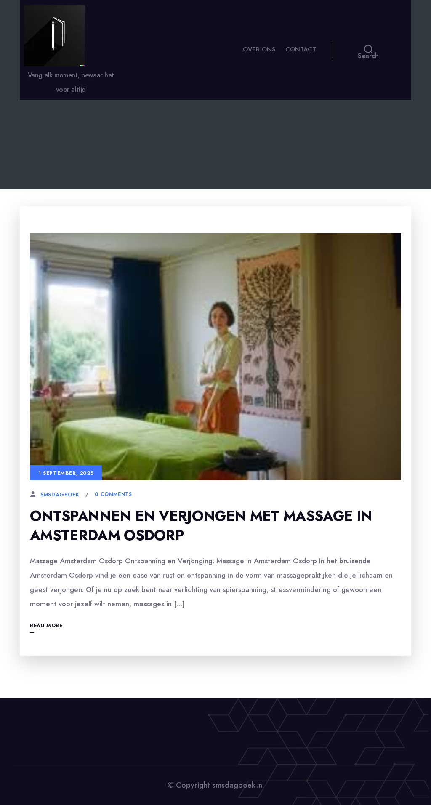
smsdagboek (59, 494)
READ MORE (46, 625)
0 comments (113, 494)
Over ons (259, 49)
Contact (300, 49)
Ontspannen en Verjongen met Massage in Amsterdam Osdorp (201, 526)
